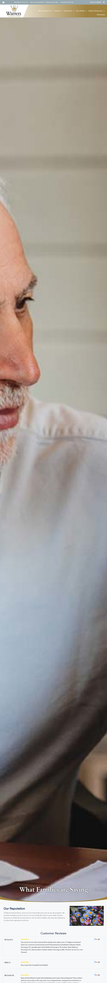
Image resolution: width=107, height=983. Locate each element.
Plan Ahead (80, 11)
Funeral (57, 11)
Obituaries (101, 15)
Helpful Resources (95, 11)
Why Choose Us (44, 11)
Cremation (68, 11)
